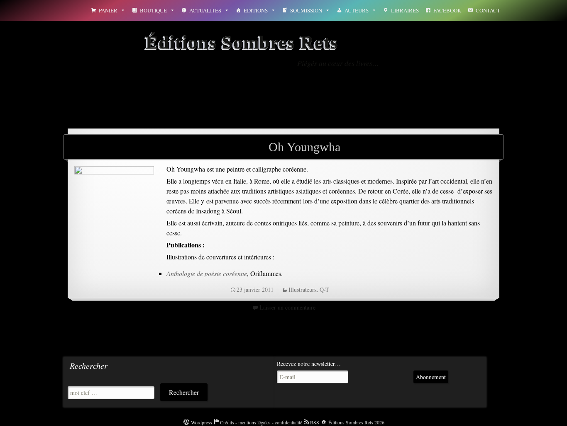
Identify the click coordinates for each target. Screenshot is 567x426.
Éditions (256, 10)
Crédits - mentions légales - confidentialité (261, 422)
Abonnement (431, 377)
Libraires (405, 10)
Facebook (447, 10)
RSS (314, 422)
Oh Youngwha (304, 147)
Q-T (324, 289)
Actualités (205, 10)
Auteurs (357, 10)
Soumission (306, 10)
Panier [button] (108, 10)
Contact (488, 10)
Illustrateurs (302, 289)
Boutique (153, 10)
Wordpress (201, 422)
